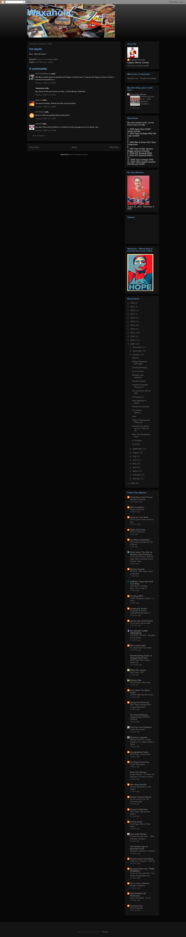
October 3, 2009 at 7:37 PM (45, 118)
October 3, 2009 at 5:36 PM (45, 106)
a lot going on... (138, 397)
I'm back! (136, 444)
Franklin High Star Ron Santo (141, 695)
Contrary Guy (136, 906)
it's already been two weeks (141, 648)
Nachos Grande (137, 569)
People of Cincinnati (140, 406)
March (136, 471)
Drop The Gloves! (138, 772)
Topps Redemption (137, 764)
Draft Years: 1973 (137, 672)
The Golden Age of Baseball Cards (139, 847)
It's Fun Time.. (138, 371)
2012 (132, 333)
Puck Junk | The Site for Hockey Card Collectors (141, 553)
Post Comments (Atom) (79, 154)
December (137, 347)
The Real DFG (136, 596)
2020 (132, 310)
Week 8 (135, 358)
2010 (132, 340)
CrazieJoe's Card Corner (141, 497)
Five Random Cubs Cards (140, 682)
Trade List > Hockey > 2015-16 (142, 861)
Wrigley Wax (135, 680)
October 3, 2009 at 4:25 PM (45, 83)
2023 (132, 303)
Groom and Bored (137, 509)
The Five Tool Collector (141, 727)
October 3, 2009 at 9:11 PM (45, 130)
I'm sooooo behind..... (137, 411)
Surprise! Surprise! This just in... (140, 386)
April (135, 467)
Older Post (114, 147)
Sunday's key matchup (138, 376)
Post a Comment (39, 135)
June (135, 460)
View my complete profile (138, 66)
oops (134, 416)
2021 (132, 307)
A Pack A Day (136, 822)
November (137, 351)
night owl (38, 100)
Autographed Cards (139, 752)
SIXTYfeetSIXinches (43, 73)
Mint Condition (137, 507)
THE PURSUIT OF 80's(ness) (138, 894)
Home (74, 147)
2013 (132, 329)
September (138, 449)
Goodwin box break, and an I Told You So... (140, 428)
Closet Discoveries (137, 729)
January (136, 479)
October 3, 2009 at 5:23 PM (45, 94)
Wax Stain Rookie (138, 784)
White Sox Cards (138, 670)
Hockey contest (138, 381)
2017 (132, 314)
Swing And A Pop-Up (139, 702)
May (135, 463)
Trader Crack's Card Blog (141, 859)
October (136, 354)
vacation (50, 62)
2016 (132, 318)
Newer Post (34, 147)
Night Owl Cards (137, 530)
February (137, 475)
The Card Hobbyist (139, 715)
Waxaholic (50, 12)
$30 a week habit (138, 645)
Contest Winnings (139, 367)
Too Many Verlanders (140, 540)
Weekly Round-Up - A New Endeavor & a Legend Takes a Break (142, 742)
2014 (132, 325)
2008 (132, 483)
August (136, 452)
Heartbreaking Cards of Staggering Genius (141, 657)
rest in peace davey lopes (140, 623)
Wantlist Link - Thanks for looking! (141, 78)
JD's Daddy (39, 111)
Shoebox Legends (138, 737)
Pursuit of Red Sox (139, 809)
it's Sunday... (137, 440)
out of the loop (40, 62)
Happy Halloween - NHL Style (140, 362)
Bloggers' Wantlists (137, 886)
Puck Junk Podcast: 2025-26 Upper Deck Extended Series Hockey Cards (141, 559)
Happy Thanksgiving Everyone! (141, 421)
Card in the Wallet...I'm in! (140, 898)
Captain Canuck (137, 60)
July (135, 456)
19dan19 (38, 123)
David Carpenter (136, 908)
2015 (132, 321)
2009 (132, 344)
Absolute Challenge (137, 499)
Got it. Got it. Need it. (140, 883)
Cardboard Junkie (138, 608)
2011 (132, 336)
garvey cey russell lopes (141, 621)
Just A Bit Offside (138, 94)
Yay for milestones (137, 532)
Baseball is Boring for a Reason (142, 851)
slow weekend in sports (139, 401)
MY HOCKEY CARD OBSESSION (139, 632)
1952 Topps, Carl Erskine (140, 754)
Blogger (105, 931)
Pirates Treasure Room (140, 797)
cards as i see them (139, 517)
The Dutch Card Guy (139, 762)
